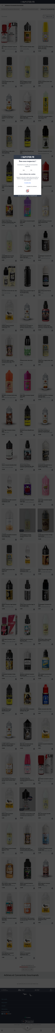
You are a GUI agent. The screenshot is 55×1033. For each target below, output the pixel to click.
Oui (31, 170)
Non (24, 170)
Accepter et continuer (32, 186)
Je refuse (20, 186)
